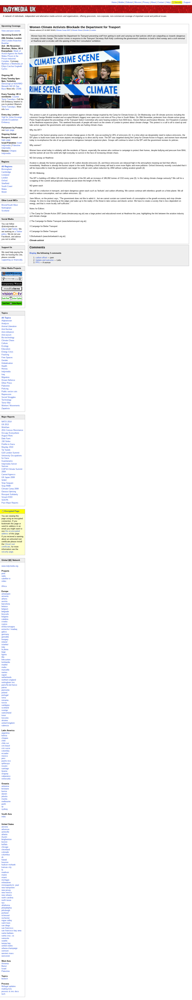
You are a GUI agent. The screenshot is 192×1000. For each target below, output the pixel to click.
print (3, 573)
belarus (5, 606)
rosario (4, 766)
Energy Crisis (7, 352)
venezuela (6, 779)
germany (5, 634)
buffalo (4, 844)
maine (4, 875)
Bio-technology (8, 337)
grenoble (5, 637)
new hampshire (8, 887)
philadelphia (7, 908)
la (2, 870)
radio (4, 576)
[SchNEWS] (12, 275)
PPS (38, 262)
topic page (9, 130)
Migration (5, 377)
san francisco (7, 928)
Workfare (5, 427)
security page (7, 552)
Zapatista (6, 408)
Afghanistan (7, 321)
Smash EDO (7, 497)
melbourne (6, 801)
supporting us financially (12, 260)
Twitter (15, 229)
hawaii (4, 860)
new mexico (7, 892)
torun (4, 715)
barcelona (6, 604)
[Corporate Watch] (12, 285)
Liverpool (5, 175)
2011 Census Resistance (12, 430)
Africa (4, 586)
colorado (5, 852)
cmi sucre (6, 748)
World (4, 192)
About (153, 2)
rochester (6, 918)
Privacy (146, 2)
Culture (5, 343)
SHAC (4, 480)
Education (6, 349)
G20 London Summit (10, 453)
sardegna (5, 705)
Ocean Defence (8, 380)
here (7, 109)
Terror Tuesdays (9, 107)
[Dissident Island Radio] (12, 280)
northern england (9, 680)
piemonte (5, 690)
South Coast (7, 186)
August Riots (7, 436)
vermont (5, 951)
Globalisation (7, 363)
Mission (137, 2)
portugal (5, 695)
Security (178, 2)
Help (168, 2)
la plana (5, 649)
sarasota (5, 938)
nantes (4, 672)
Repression (6, 394)
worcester (6, 956)
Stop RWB (6, 486)
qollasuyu (6, 763)
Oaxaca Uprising (9, 491)
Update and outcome (45, 260)
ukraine (5, 720)
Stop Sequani (7, 483)
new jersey (6, 890)
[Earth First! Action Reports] (12, 304)
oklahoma (6, 905)
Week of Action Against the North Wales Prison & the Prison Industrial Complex (12, 56)
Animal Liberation (9, 326)
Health (4, 366)
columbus (6, 855)
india (4, 816)
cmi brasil (6, 746)
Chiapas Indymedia (9, 152)
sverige (5, 710)
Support (187, 2)
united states (7, 946)
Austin (4, 837)
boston (4, 842)
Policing (5, 389)
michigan (5, 880)
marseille (5, 670)
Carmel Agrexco (8, 474)
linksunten (6, 659)
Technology (6, 400)
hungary (5, 639)
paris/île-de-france (9, 685)
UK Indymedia (28, 7)
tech (3, 994)
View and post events (11, 31)
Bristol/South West (10, 205)
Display (33, 253)
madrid (4, 665)
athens (4, 599)
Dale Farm (6, 438)
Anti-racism (6, 335)
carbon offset (41, 257)
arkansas (5, 829)
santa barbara (7, 933)
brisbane (5, 789)
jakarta (4, 796)
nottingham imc (8, 682)
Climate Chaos (77, 30)
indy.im (5, 229)
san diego (6, 925)
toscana (5, 718)
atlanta (4, 834)
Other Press (7, 383)
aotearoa (5, 786)
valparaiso (6, 776)
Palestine (6, 386)
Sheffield (5, 183)
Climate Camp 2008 (10, 489)
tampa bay (6, 943)
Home (114, 2)
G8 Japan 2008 (8, 477)
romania (5, 700)
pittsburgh (6, 910)
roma (4, 698)
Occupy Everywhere (10, 433)
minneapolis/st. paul (10, 885)
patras (4, 687)
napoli (4, 675)
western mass (8, 953)
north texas (6, 900)
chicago (5, 847)
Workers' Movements (11, 405)
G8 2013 (5, 424)
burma (4, 791)
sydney (5, 809)
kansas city (7, 867)
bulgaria (5, 616)
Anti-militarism (8, 332)
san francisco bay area (11, 930)
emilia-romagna (8, 627)
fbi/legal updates (9, 986)
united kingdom (8, 723)
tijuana (4, 771)
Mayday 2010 (7, 447)
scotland (5, 708)
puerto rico (6, 761)
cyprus (4, 624)
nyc (3, 903)
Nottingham (6, 208)
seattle (4, 941)
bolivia (4, 735)
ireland (4, 642)
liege (4, 652)
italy (3, 647)
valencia (5, 725)
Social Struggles (9, 397)
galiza (4, 632)
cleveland (6, 849)
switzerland (6, 713)
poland (4, 692)
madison (5, 872)
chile (4, 741)
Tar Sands (6, 450)
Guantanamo (7, 461)
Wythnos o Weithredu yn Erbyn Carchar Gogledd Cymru (12, 66)
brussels (5, 614)
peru (3, 758)
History (5, 369)
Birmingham (7, 169)
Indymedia (6, 371)
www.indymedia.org (10, 566)
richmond (5, 915)
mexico (5, 756)
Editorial (129, 2)
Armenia (5, 963)
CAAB (18, 89)
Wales (4, 189)
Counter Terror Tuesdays (10, 98)
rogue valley (7, 920)
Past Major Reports (10, 503)
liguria (4, 654)
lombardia (6, 662)
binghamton (7, 839)
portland (5, 913)
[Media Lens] (12, 290)
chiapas (5, 738)
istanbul (5, 644)
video (4, 581)
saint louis (6, 923)
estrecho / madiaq (9, 629)
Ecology (5, 346)
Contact (161, 2)
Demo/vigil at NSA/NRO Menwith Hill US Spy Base (12, 86)
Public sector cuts (9, 391)
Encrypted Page (11, 511)
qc (3, 806)
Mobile (121, 2)
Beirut (4, 966)
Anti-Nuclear (7, 329)
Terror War (6, 403)
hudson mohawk (9, 865)
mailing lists (7, 989)
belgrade (5, 611)
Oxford (4, 180)
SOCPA (5, 500)
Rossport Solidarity (10, 494)
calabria (5, 619)
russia (4, 702)
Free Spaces (7, 357)
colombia (5, 751)
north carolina (7, 897)
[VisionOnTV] (12, 295)
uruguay (5, 773)
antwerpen (6, 594)
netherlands (7, 677)
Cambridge (6, 172)
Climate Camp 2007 (63, 30)
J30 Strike (6, 441)
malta (4, 667)
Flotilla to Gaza (8, 444)
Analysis (5, 323)
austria (4, 601)
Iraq (3, 374)
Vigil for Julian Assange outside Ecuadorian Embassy (12, 119)
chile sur (5, 743)
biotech (5, 979)
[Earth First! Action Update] (12, 300)
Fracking (5, 355)
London (93, 30)
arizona (5, 827)
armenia (5, 596)
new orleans (7, 895)
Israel (4, 968)
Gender (86, 30)
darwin (4, 794)
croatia (4, 621)
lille (3, 657)
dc (3, 857)
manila (4, 799)
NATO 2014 (7, 421)
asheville (5, 832)
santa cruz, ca (8, 936)
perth (4, 804)
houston (5, 862)
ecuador (5, 753)
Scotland (5, 211)
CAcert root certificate (8, 545)
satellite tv (6, 578)
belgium (5, 609)
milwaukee (6, 882)
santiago (5, 768)
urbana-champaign (9, 948)
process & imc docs (10, 991)
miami (4, 877)
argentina (5, 733)
